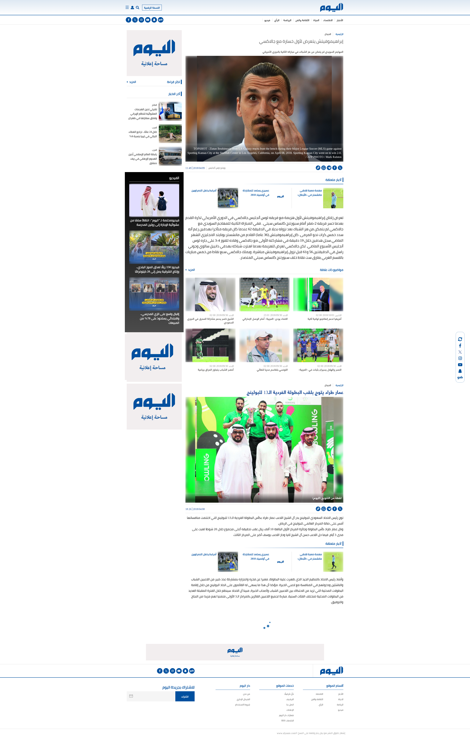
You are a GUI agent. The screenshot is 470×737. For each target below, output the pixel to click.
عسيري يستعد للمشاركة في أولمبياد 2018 (256, 192)
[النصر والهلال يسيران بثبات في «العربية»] (318, 345)
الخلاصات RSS (287, 720)
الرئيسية (339, 34)
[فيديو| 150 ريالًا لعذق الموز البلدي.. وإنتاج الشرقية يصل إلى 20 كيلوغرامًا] (154, 247)
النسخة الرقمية (152, 7)
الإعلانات (290, 710)
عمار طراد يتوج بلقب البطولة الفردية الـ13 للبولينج (295, 391)
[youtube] (148, 20)
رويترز (222, 168)
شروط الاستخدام (242, 704)
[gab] (160, 20)
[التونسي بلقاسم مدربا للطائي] (264, 345)
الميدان (328, 34)
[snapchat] (154, 20)
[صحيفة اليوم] (328, 7)
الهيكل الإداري (243, 699)
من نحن (246, 694)
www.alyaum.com (286, 733)
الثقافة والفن (302, 19)
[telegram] (329, 167)
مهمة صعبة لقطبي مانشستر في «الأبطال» (309, 192)
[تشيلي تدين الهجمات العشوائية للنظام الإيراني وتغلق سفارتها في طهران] (170, 111)
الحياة (316, 19)
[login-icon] (132, 7)
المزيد (191, 270)
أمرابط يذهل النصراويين (203, 190)
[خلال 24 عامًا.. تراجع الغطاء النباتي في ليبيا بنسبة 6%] (170, 133)
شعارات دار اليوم (286, 715)
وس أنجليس (213, 168)
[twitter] (135, 20)
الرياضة (287, 19)
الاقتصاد (328, 19)
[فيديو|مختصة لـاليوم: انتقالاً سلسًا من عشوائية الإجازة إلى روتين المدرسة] (154, 200)
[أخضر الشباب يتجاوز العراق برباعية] (210, 345)
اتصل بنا (290, 704)
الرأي (276, 19)
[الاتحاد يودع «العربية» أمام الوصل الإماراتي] (264, 294)
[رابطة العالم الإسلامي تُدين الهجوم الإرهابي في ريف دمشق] (170, 156)
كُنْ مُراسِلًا (289, 694)
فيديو (267, 19)
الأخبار (340, 19)
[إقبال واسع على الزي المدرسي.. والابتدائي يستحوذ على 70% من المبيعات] (154, 294)
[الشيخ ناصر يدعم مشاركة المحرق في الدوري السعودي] (210, 294)
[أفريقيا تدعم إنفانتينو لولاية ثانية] (318, 294)
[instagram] (141, 20)
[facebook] (128, 20)
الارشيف (290, 699)
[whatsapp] (323, 167)
